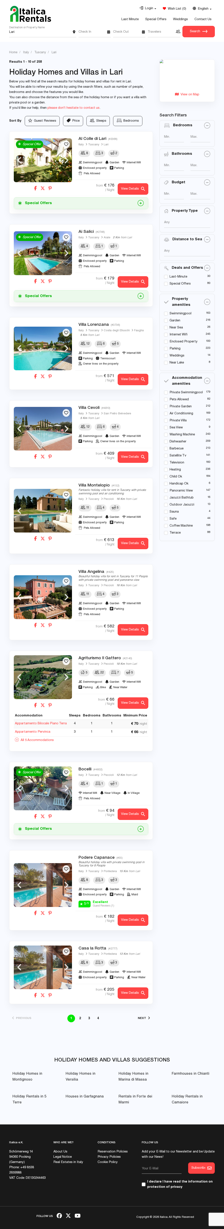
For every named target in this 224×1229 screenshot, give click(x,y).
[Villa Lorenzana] (43, 348)
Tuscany (93, 144)
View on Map (189, 94)
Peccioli (109, 499)
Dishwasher (178, 441)
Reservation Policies (113, 1151)
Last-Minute (178, 276)
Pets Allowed (179, 399)
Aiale (107, 237)
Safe (173, 518)
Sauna (174, 511)
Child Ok (176, 476)
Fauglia (139, 330)
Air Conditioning (181, 413)
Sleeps (100, 121)
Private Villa (178, 420)
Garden (175, 320)
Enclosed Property (184, 341)
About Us (60, 1151)
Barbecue (177, 448)
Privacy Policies (109, 1157)
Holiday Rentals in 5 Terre (29, 1099)
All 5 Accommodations (36, 740)
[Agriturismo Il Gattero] (43, 677)
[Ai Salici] (43, 253)
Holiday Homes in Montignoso (27, 1077)
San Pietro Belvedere (117, 413)
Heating (175, 469)
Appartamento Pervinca (32, 732)
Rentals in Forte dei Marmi (135, 1099)
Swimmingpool (180, 313)
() (176, 9)
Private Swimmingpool (186, 392)
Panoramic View (181, 490)
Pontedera (110, 871)
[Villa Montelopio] (43, 511)
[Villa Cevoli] (43, 429)
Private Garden (181, 406)
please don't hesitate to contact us (73, 108)
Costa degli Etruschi (117, 330)
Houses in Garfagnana (85, 1097)
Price (75, 121)
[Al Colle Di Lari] (43, 160)
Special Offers (155, 19)
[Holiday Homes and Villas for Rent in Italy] (30, 14)
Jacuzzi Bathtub (182, 497)
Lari (106, 144)
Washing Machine (182, 434)
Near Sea (176, 327)
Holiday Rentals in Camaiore (187, 1099)
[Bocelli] (43, 788)
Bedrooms (130, 121)
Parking (175, 348)
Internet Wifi (178, 334)
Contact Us (203, 19)
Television (177, 462)
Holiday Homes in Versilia (80, 1077)
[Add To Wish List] (66, 144)
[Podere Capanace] (43, 885)
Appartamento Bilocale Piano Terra (41, 723)
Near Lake (177, 362)
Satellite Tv (178, 455)
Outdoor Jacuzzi (182, 504)
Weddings (180, 19)
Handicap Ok (179, 483)
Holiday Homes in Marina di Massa (133, 1077)
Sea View (176, 427)
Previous (19, 160)
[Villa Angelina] (43, 597)
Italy (81, 144)
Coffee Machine (181, 525)
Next (66, 160)
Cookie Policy (108, 1162)
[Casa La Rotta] (43, 967)
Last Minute (130, 19)
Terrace (175, 532)
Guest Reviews (44, 121)
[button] (147, 8)
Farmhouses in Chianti (190, 1074)
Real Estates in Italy (68, 1162)
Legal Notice (62, 1157)
